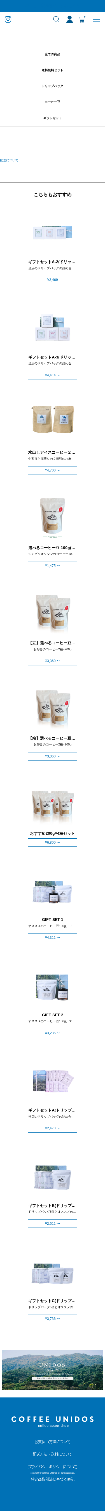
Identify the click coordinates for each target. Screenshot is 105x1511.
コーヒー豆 (52, 102)
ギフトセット (52, 118)
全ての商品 (52, 54)
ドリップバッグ (52, 86)
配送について (9, 160)
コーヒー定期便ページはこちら (52, 5)
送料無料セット (52, 70)
